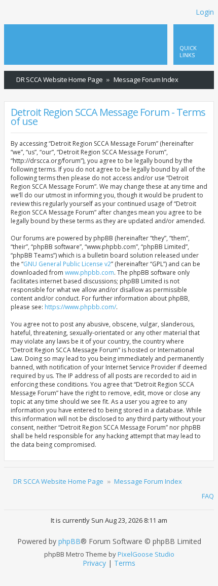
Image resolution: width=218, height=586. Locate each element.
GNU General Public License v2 (67, 264)
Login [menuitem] (205, 12)
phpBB (69, 541)
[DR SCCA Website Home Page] (42, 35)
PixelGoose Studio (146, 554)
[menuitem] (206, 79)
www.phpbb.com (89, 272)
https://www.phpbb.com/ (80, 307)
